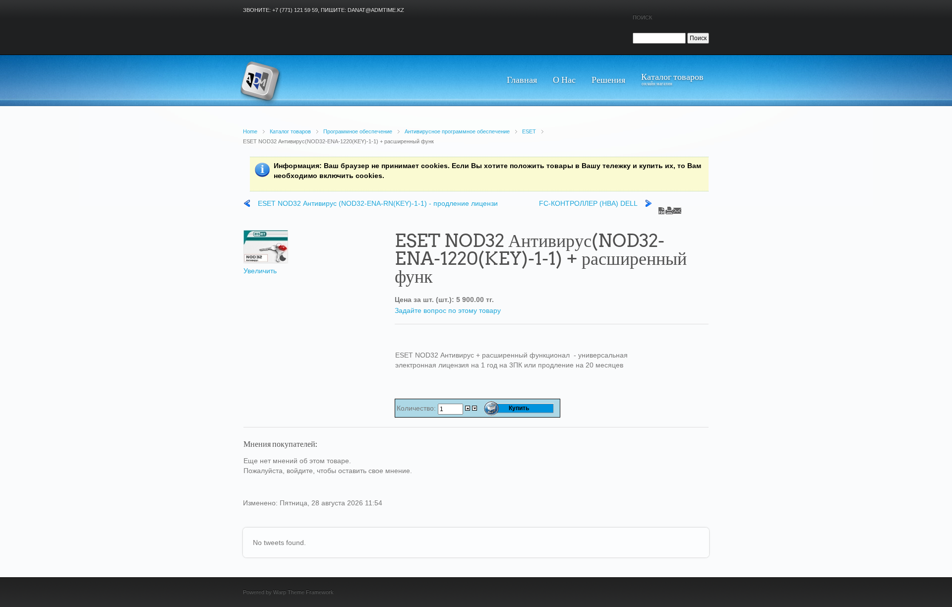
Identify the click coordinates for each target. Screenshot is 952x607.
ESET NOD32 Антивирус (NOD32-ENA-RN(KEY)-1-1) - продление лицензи (378, 203)
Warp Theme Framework (303, 592)
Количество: (417, 408)
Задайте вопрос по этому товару (448, 310)
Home (250, 131)
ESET (529, 131)
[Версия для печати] (669, 208)
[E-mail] (677, 208)
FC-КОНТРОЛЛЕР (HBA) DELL (588, 203)
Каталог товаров (290, 131)
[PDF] (661, 208)
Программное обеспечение (357, 131)
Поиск (642, 17)
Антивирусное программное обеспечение (457, 131)
